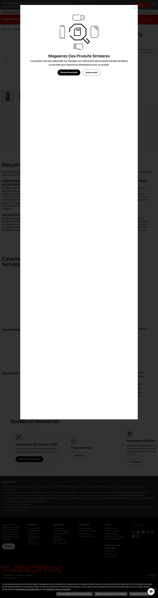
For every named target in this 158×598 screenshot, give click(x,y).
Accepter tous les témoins (140, 594)
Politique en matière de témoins (58, 589)
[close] (134, 8)
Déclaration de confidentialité (27, 589)
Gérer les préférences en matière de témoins (74, 594)
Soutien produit (91, 72)
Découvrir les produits (68, 72)
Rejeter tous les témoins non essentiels (111, 594)
